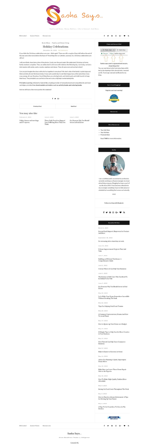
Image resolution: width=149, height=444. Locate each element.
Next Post (73, 106)
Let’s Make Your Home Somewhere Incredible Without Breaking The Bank (113, 297)
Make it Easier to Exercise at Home (110, 352)
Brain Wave (46, 43)
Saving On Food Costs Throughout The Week (113, 389)
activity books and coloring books (70, 85)
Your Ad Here (105, 132)
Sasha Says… (74, 433)
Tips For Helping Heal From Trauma (110, 306)
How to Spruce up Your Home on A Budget (112, 324)
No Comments (63, 50)
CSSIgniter (85, 437)
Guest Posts (34, 35)
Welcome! (23, 35)
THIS (106, 138)
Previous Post (37, 106)
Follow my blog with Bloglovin (113, 203)
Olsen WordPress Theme (68, 437)
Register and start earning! (114, 90)
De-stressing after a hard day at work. (111, 241)
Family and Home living (60, 43)
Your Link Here (105, 130)
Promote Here (105, 135)
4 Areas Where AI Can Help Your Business (112, 269)
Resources (47, 35)
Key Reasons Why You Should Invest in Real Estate (79, 121)
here (123, 68)
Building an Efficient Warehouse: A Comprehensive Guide (109, 260)
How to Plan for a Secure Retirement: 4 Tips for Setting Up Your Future (113, 398)
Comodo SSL (74, 443)
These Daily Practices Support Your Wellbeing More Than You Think (55, 122)
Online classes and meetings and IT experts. (29, 121)
